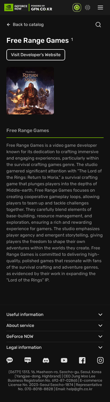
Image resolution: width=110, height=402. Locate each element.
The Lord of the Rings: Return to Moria (25, 94)
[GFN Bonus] (77, 7)
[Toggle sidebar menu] (100, 7)
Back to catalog (28, 24)
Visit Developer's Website (36, 54)
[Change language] (87, 7)
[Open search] (98, 24)
